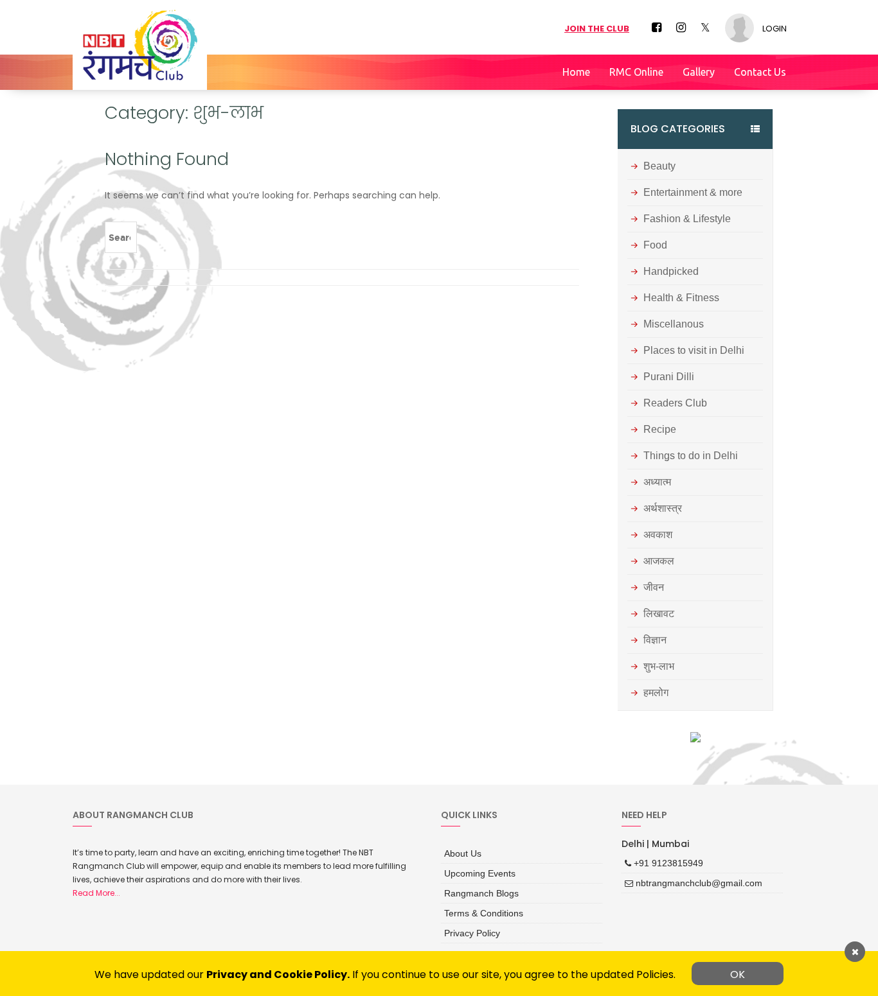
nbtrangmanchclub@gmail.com (688, 880)
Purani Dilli (668, 377)
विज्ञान (655, 640)
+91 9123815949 (662, 861)
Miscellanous (673, 324)
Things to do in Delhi (690, 456)
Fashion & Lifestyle (687, 219)
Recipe (659, 429)
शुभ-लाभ (658, 666)
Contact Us (760, 72)
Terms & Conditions (478, 906)
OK (737, 974)
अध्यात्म (657, 482)
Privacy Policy (468, 924)
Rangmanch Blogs (476, 888)
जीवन (653, 587)
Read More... (96, 892)
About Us (460, 852)
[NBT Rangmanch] (140, 45)
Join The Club (596, 28)
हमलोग (655, 693)
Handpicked (671, 271)
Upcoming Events (475, 870)
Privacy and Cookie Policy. (278, 974)
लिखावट (658, 614)
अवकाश (657, 535)
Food (655, 245)
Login (774, 28)
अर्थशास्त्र (662, 508)
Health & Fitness (681, 298)
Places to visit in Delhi (693, 350)
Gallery (699, 72)
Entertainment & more (692, 193)
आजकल (658, 561)
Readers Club (675, 403)
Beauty (659, 166)
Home (576, 72)
